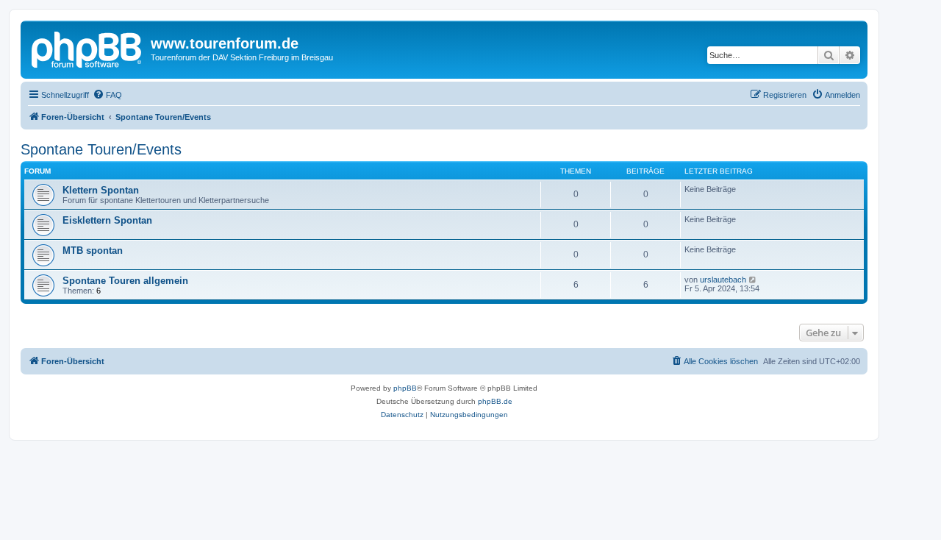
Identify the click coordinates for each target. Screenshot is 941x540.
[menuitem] (107, 95)
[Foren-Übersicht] (87, 47)
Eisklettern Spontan (107, 220)
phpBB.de (495, 401)
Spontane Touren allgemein (125, 280)
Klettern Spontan (100, 190)
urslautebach (723, 279)
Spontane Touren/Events (101, 149)
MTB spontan (92, 250)
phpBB (405, 388)
